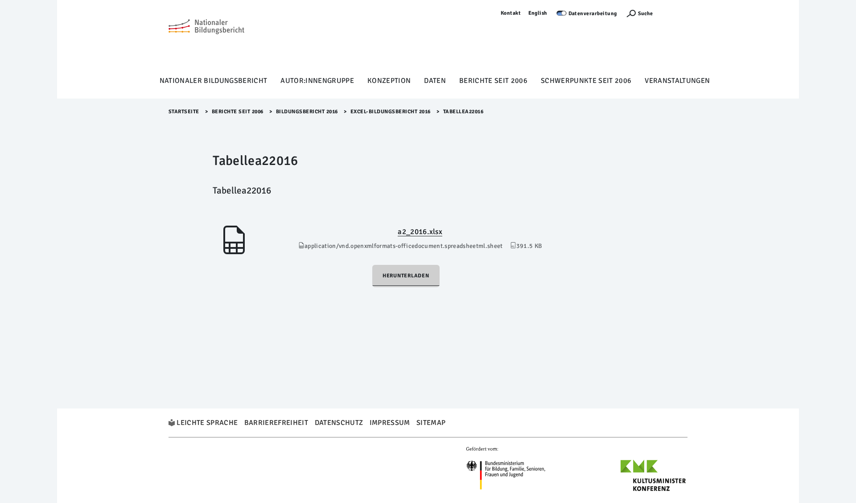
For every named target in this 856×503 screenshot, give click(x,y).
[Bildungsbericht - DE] (206, 40)
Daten (435, 80)
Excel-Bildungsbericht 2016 (390, 111)
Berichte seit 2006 (493, 80)
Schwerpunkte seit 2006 (586, 80)
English (538, 13)
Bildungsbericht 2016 (307, 111)
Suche (645, 13)
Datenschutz (339, 422)
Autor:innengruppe (317, 80)
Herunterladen (406, 275)
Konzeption (389, 80)
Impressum (390, 422)
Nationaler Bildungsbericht (214, 80)
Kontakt (511, 13)
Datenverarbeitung (592, 13)
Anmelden (674, 13)
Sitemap (430, 422)
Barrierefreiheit (276, 422)
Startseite (184, 111)
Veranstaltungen (677, 80)
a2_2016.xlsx (420, 231)
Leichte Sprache (207, 422)
